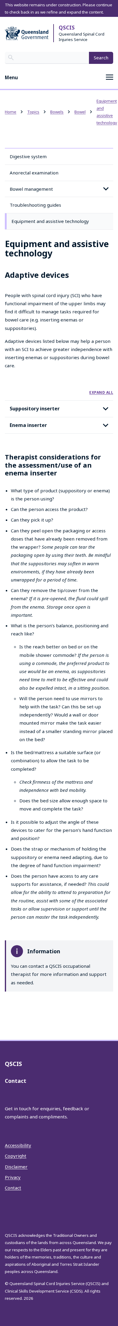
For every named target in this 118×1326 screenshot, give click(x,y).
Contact (13, 1188)
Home (10, 111)
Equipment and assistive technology (50, 221)
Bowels (57, 111)
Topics (33, 111)
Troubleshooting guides (35, 205)
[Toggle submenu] (106, 189)
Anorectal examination (34, 173)
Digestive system (28, 156)
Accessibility (18, 1145)
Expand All (101, 392)
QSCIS (67, 27)
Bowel (80, 111)
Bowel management (31, 189)
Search (101, 58)
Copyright (15, 1156)
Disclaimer (16, 1167)
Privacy (13, 1177)
